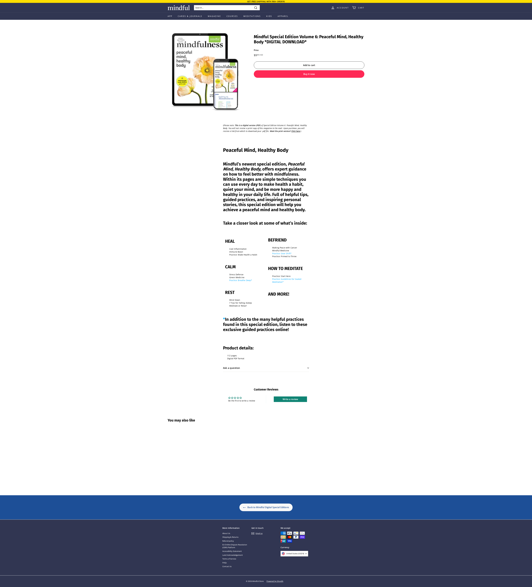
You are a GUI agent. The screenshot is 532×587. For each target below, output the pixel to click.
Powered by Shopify (275, 581)
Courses (232, 16)
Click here (295, 131)
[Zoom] (206, 72)
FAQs (224, 562)
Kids (269, 16)
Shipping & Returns (230, 537)
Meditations (252, 16)
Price (256, 50)
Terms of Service (229, 559)
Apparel (283, 16)
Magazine (214, 16)
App (170, 16)
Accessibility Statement (232, 551)
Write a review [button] (290, 399)
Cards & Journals (190, 16)
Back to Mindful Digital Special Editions (268, 507)
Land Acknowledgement (232, 555)
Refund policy (228, 541)
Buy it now (309, 74)
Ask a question (231, 367)
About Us (226, 533)
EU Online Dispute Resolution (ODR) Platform (234, 546)
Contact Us (227, 566)
